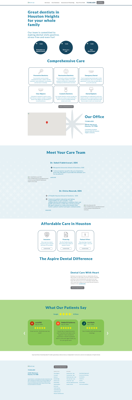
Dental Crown (56, 380)
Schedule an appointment (40, 50)
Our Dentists (55, 2)
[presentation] (24, 332)
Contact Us (81, 378)
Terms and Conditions (83, 384)
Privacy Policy (82, 382)
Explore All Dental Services (66, 106)
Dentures (56, 377)
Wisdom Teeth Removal (59, 393)
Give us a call (66, 50)
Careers (81, 380)
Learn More (53, 177)
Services (47, 2)
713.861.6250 (91, 2)
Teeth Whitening (57, 389)
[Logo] (35, 2)
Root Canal (56, 386)
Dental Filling (56, 382)
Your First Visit (80, 2)
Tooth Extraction (57, 391)
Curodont (56, 375)
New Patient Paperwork (84, 373)
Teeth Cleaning (57, 388)
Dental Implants (57, 384)
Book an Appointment (100, 3)
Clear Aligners (57, 373)
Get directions (91, 50)
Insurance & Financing (67, 2)
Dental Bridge (56, 378)
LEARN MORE (82, 283)
